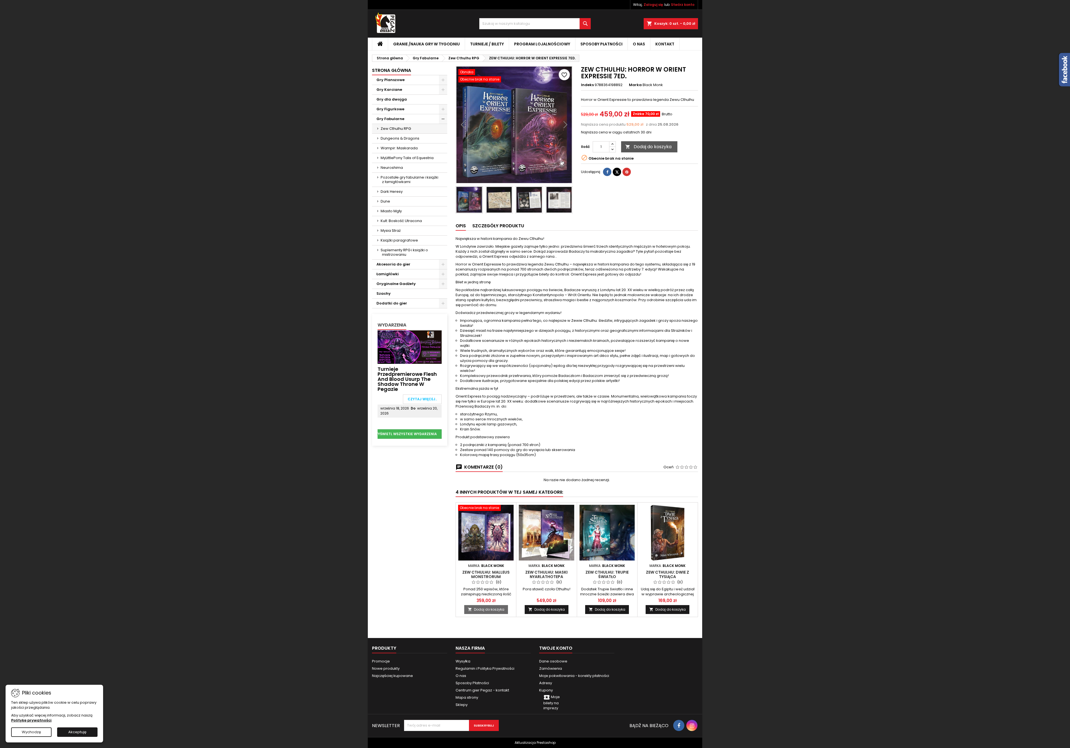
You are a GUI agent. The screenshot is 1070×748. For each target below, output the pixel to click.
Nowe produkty (386, 668)
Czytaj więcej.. (422, 399)
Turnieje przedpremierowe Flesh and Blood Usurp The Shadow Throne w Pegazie (407, 379)
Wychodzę (31, 732)
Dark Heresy (392, 191)
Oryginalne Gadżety (396, 283)
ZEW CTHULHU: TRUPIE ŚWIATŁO (607, 574)
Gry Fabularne (390, 118)
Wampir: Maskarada (399, 148)
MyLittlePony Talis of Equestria (407, 157)
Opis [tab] (461, 226)
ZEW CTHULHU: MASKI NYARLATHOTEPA (546, 574)
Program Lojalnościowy (542, 44)
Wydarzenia (392, 325)
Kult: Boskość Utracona (401, 220)
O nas (639, 44)
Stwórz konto (682, 4)
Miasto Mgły (391, 211)
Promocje (381, 661)
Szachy (383, 293)
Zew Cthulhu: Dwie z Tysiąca (667, 574)
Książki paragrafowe (399, 240)
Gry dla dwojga (391, 99)
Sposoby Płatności (601, 44)
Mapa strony (467, 697)
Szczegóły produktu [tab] (498, 226)
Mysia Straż (391, 230)
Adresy (545, 683)
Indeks (587, 84)
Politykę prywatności (31, 720)
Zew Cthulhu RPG (396, 128)
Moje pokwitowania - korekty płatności (574, 675)
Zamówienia (550, 668)
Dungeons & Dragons (400, 138)
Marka (635, 84)
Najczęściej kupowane (392, 675)
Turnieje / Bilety (487, 44)
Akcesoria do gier (393, 264)
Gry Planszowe (390, 79)
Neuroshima (392, 167)
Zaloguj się (653, 4)
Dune (385, 201)
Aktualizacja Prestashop (535, 742)
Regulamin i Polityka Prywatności (485, 668)
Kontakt (664, 44)
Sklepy (462, 704)
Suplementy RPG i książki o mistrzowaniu (404, 252)
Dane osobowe (553, 661)
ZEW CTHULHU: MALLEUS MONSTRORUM (486, 574)
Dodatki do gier (391, 303)
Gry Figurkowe (390, 109)
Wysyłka (463, 661)
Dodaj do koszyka (648, 146)
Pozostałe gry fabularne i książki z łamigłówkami (409, 179)
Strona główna (391, 70)
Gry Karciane (389, 89)
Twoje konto (555, 648)
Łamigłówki (387, 274)
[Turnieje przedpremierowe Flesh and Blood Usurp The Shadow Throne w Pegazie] (410, 346)
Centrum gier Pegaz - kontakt (482, 690)
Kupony (546, 690)
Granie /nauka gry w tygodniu (426, 44)
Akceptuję (77, 732)
